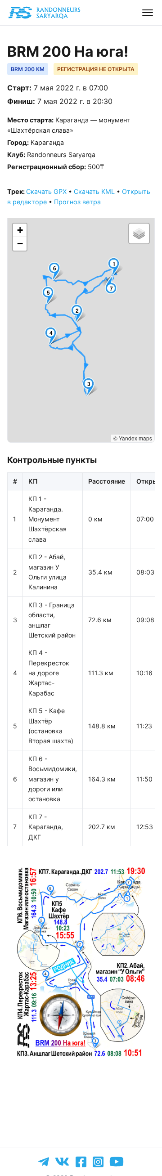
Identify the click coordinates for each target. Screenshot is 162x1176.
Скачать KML (94, 191)
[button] (116, 266)
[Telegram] (43, 1162)
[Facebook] (81, 1162)
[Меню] (147, 12)
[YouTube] (116, 1161)
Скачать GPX (46, 191)
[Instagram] (98, 1162)
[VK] (62, 1161)
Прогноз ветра (77, 202)
